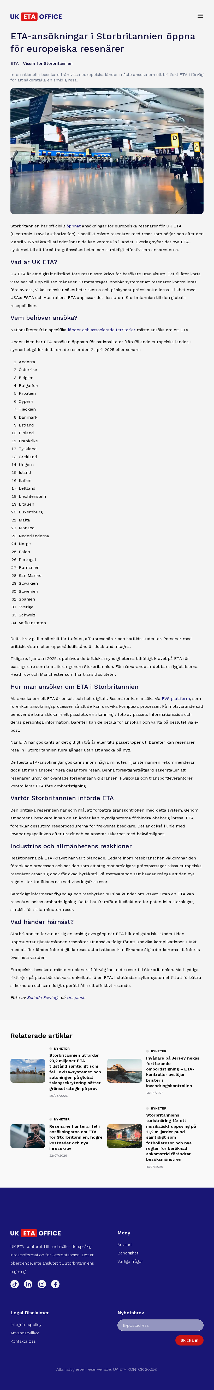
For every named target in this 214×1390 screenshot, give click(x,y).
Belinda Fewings (43, 997)
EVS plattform (176, 698)
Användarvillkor (24, 1332)
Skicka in (189, 1340)
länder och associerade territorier (101, 329)
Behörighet (127, 1253)
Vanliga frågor (130, 1261)
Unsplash (76, 997)
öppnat (74, 226)
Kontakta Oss (23, 1341)
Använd (124, 1244)
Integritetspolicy (25, 1324)
